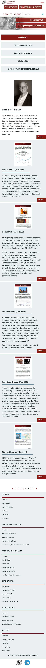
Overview (4, 500)
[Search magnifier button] (42, 14)
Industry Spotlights (23, 53)
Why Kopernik (6, 503)
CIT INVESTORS (11, 7)
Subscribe (7, 14)
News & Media (23, 61)
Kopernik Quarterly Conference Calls (23, 69)
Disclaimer (5, 636)
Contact (17, 14)
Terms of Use (6, 650)
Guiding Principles (7, 507)
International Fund (7, 620)
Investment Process (8, 537)
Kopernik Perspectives (23, 45)
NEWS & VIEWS (7, 581)
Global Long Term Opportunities (11, 575)
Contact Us (5, 514)
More (40, 137)
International (5, 564)
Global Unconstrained (8, 571)
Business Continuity (8, 639)
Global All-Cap (6, 560)
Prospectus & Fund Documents (11, 624)
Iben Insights (23, 37)
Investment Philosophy (9, 533)
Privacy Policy (6, 647)
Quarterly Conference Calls (10, 601)
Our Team (4, 511)
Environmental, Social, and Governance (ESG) (15, 545)
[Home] (9, 2)
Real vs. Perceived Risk (9, 541)
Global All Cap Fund (8, 616)
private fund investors (30, 7)
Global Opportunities (8, 567)
